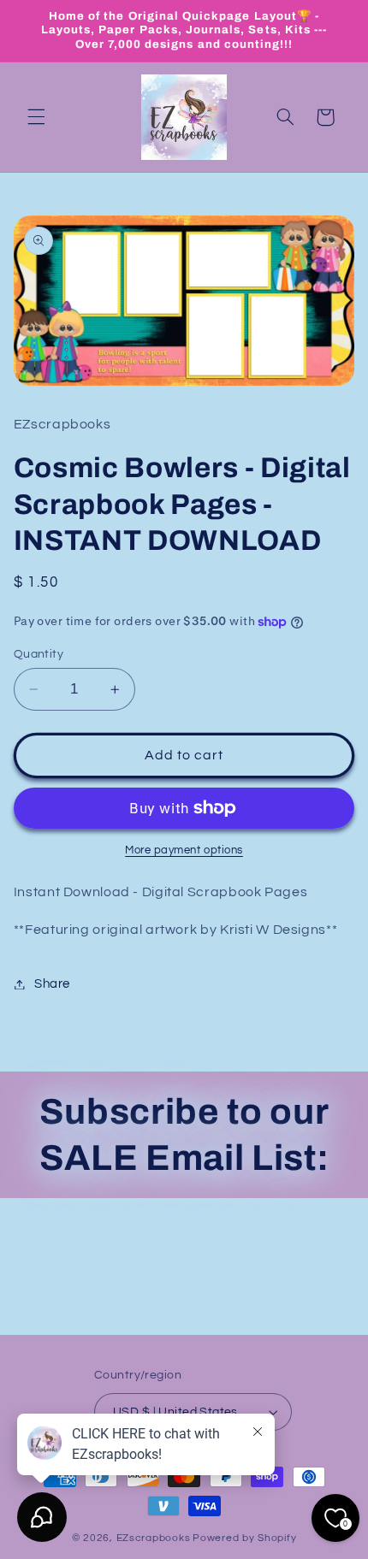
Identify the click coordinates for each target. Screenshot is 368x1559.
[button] (36, 117)
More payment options (184, 850)
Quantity (38, 654)
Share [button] (52, 983)
